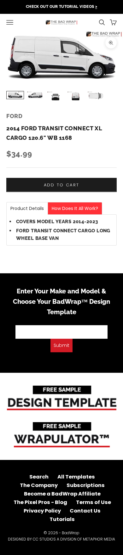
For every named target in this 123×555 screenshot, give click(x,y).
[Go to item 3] (55, 96)
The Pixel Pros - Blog (40, 502)
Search (39, 476)
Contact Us (85, 510)
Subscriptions (86, 485)
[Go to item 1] (15, 95)
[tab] (27, 208)
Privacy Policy (42, 510)
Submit (61, 345)
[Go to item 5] (96, 96)
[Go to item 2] (35, 95)
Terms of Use (93, 502)
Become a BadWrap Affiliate (62, 493)
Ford (14, 116)
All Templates (76, 476)
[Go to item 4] (76, 96)
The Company (39, 485)
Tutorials (62, 519)
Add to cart (61, 185)
